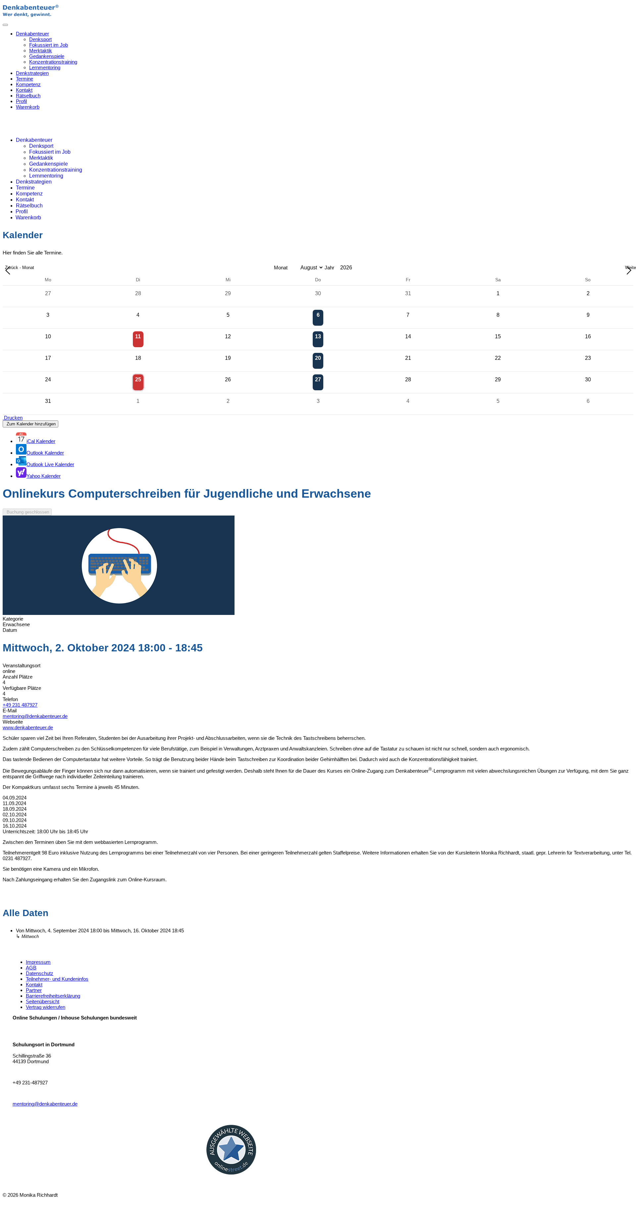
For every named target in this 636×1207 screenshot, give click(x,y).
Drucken (13, 417)
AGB (31, 967)
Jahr (329, 267)
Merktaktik (40, 50)
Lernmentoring (44, 67)
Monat (281, 267)
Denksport (40, 39)
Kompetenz (28, 84)
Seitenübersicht (42, 1001)
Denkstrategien (32, 73)
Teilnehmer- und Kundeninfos (57, 979)
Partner (34, 990)
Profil (21, 101)
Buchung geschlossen (27, 512)
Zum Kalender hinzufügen (30, 423)
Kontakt (24, 90)
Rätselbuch (28, 95)
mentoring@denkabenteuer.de (35, 716)
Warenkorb (27, 107)
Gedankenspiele (46, 56)
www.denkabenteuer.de (28, 727)
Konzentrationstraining (53, 62)
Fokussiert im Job (48, 45)
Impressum (38, 962)
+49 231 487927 (20, 705)
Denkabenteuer (32, 33)
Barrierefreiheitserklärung (53, 996)
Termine (24, 79)
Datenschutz (39, 973)
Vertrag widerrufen (45, 1007)
